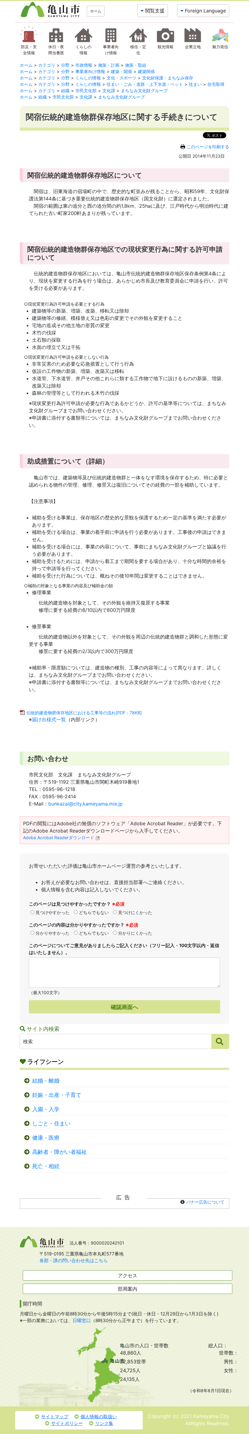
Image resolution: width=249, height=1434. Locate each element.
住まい (195, 84)
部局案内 (127, 1289)
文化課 (108, 90)
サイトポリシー (67, 1423)
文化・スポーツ (121, 77)
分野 (65, 65)
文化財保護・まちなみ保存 (167, 77)
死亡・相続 (46, 1166)
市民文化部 (86, 90)
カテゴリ (46, 65)
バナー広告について (205, 1201)
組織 (65, 90)
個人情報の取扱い (98, 1416)
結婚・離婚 (46, 1080)
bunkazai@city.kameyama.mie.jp (85, 804)
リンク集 (104, 1423)
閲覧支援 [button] (155, 11)
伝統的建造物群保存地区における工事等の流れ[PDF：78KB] (84, 712)
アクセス (127, 1275)
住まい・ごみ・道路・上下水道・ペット (145, 84)
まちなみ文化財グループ (144, 90)
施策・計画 (108, 65)
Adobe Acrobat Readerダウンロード (58, 837)
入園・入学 (46, 1109)
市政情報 (83, 65)
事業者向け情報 (90, 71)
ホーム (95, 11)
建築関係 (146, 71)
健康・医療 (46, 1137)
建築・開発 (121, 71)
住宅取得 (215, 84)
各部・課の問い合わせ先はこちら (73, 1260)
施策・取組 (135, 65)
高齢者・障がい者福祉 (59, 1152)
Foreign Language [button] (205, 11)
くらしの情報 (88, 77)
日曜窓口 (82, 1320)
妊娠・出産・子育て (56, 1095)
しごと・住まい (51, 1123)
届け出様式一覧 (49, 719)
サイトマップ (54, 1416)
